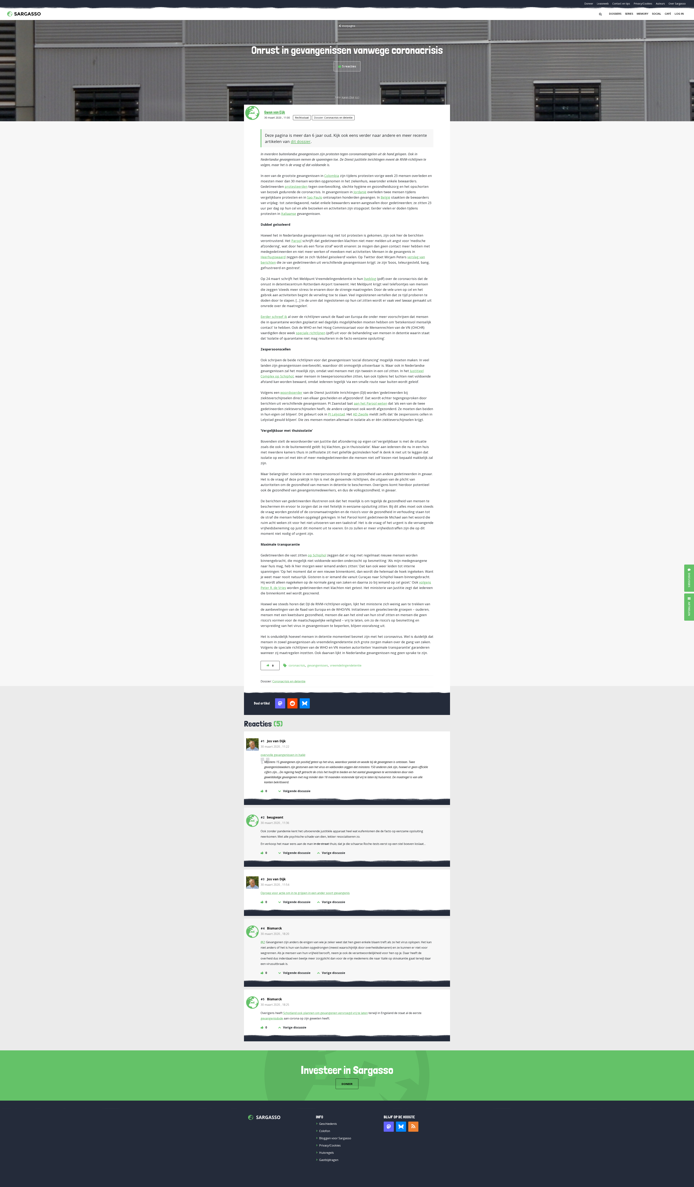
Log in (679, 13)
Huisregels (326, 1153)
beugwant (275, 817)
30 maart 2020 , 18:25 (275, 1005)
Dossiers (615, 13)
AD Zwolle (360, 414)
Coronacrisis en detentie (338, 117)
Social (656, 13)
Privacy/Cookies (643, 3)
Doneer (588, 3)
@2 (263, 942)
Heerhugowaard (273, 257)
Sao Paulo (314, 197)
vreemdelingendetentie (345, 665)
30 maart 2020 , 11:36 (275, 823)
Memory (642, 13)
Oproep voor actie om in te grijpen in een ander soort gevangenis (305, 893)
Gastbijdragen (328, 1160)
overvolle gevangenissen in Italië (283, 755)
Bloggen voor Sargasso (335, 1138)
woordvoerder (291, 392)
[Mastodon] (389, 1127)
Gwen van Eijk (274, 112)
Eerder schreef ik (274, 316)
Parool (296, 241)
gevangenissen (317, 665)
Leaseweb (603, 3)
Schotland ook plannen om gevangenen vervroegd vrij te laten (325, 1013)
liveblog (370, 279)
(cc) (357, 97)
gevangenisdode (272, 1018)
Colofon (324, 1131)
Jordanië (360, 192)
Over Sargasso (677, 3)
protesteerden (296, 186)
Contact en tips (621, 3)
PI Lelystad (336, 414)
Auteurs (660, 3)
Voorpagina (348, 25)
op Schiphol (317, 555)
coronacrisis (297, 665)
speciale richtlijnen (310, 333)
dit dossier (300, 141)
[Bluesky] (401, 1127)
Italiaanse (288, 213)
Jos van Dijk (276, 741)
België (385, 197)
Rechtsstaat (302, 117)
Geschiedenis (328, 1124)
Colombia (331, 175)
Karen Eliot (348, 97)
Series (629, 13)
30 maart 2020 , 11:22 (275, 747)
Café (668, 13)
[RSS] (413, 1127)
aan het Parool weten (370, 403)
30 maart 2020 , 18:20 (275, 934)
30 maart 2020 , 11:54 (275, 885)
